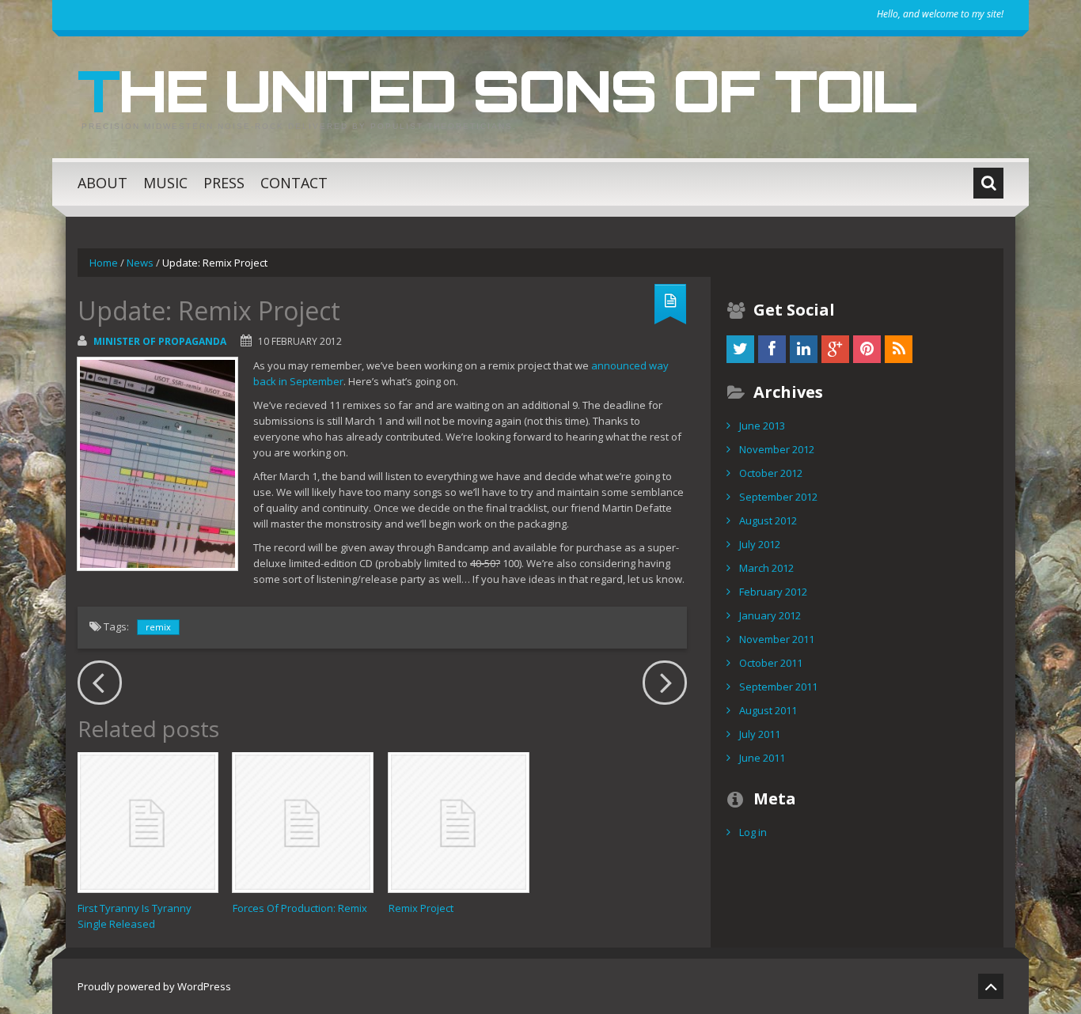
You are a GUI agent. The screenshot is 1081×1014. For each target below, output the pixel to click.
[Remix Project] (458, 822)
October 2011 (770, 663)
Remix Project (421, 908)
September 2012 (778, 497)
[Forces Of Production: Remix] (302, 822)
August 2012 (768, 520)
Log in (753, 832)
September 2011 (778, 686)
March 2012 (766, 568)
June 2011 (762, 758)
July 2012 (759, 544)
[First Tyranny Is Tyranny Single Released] (147, 822)
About (102, 182)
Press (224, 182)
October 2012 (770, 473)
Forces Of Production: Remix (300, 908)
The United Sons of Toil (497, 90)
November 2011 (776, 639)
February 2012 (773, 592)
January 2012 (770, 615)
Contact (294, 182)
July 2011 (759, 734)
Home (103, 262)
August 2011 (768, 710)
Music (165, 182)
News (140, 262)
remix (158, 627)
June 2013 (762, 425)
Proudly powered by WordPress (154, 986)
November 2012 (776, 449)
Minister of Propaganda (159, 341)
